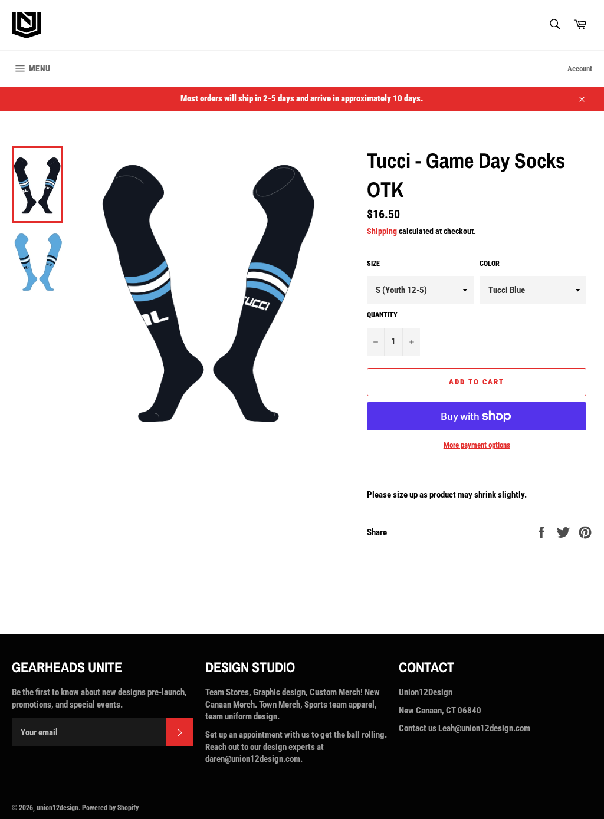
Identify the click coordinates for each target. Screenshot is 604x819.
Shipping (382, 231)
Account (579, 68)
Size (373, 263)
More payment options (477, 444)
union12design (57, 808)
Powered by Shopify (110, 808)
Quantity (382, 315)
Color (490, 263)
